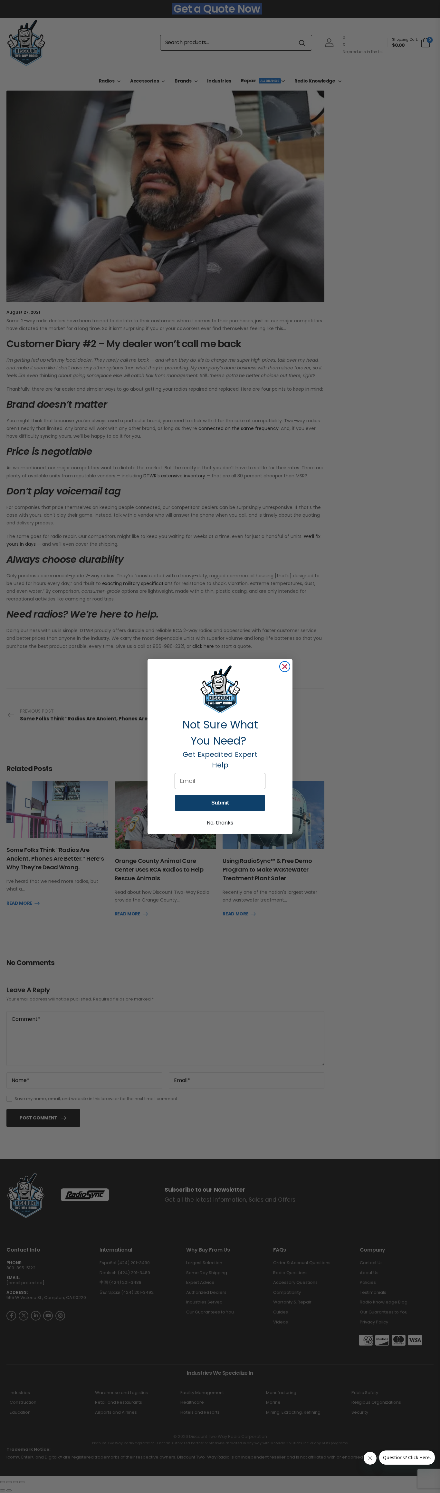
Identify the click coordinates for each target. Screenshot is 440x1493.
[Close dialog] (285, 666)
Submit (220, 802)
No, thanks (220, 822)
